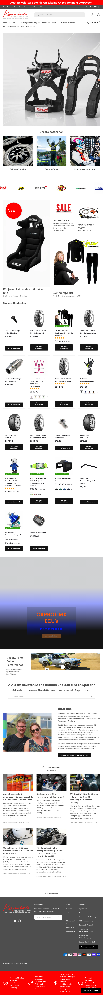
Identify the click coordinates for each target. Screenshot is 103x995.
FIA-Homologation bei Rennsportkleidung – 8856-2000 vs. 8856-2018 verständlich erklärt (50, 852)
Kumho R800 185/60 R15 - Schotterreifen (88, 332)
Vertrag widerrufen (88, 947)
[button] (98, 14)
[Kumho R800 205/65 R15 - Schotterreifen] (64, 366)
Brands (89, 7)
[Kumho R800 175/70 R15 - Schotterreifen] (39, 423)
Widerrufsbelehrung (86, 921)
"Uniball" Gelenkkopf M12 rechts (63, 436)
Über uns (69, 909)
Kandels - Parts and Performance (17, 963)
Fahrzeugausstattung (84, 169)
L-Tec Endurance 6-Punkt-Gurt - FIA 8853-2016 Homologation (38, 382)
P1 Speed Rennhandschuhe (87, 380)
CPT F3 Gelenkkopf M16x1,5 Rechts (12, 332)
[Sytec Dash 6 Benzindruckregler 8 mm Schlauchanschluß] (14, 520)
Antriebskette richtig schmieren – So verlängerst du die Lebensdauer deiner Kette (18, 797)
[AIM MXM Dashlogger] (39, 520)
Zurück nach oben (51, 894)
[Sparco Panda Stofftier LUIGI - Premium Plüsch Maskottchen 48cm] (14, 466)
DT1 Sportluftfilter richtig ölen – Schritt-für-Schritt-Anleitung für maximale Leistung (84, 798)
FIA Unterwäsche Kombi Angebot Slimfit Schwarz (64, 333)
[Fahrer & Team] (51, 151)
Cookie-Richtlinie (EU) (87, 942)
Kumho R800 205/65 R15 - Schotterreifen (63, 380)
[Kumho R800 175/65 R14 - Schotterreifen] (39, 318)
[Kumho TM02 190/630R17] (14, 423)
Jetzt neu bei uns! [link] (51, 636)
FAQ (95, 7)
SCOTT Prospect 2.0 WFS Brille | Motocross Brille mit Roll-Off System (39, 482)
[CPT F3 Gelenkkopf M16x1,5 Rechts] (14, 318)
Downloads (70, 927)
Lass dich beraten (21, 109)
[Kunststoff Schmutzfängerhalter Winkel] (89, 466)
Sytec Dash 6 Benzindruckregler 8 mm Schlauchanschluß (13, 536)
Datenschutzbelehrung (87, 917)
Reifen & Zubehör (18, 169)
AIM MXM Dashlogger (38, 532)
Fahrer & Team (51, 169)
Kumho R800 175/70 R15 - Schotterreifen (38, 436)
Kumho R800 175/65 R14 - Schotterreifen (38, 332)
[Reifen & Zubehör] (18, 151)
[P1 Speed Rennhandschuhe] (89, 366)
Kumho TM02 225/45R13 (85, 436)
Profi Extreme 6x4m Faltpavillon (63, 479)
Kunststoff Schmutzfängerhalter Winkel (88, 480)
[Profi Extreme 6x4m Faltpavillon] (64, 466)
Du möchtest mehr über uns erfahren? (74, 755)
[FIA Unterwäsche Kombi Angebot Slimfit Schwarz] (64, 318)
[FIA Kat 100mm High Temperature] (14, 366)
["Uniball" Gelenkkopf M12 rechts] (64, 423)
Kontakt (68, 913)
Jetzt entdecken (21, 103)
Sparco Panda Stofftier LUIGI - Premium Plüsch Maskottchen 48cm (13, 482)
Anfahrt (68, 917)
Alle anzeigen (51, 770)
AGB (80, 913)
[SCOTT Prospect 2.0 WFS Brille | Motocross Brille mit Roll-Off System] (39, 466)
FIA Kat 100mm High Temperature (13, 380)
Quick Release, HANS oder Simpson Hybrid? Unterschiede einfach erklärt (18, 851)
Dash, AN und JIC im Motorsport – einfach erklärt (50, 795)
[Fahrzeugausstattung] (85, 151)
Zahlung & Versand (86, 925)
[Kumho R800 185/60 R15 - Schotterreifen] (89, 318)
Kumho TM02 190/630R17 (10, 436)
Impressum (83, 909)
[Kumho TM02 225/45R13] (89, 423)
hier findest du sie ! (21, 7)
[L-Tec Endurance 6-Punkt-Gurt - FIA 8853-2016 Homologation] (39, 366)
